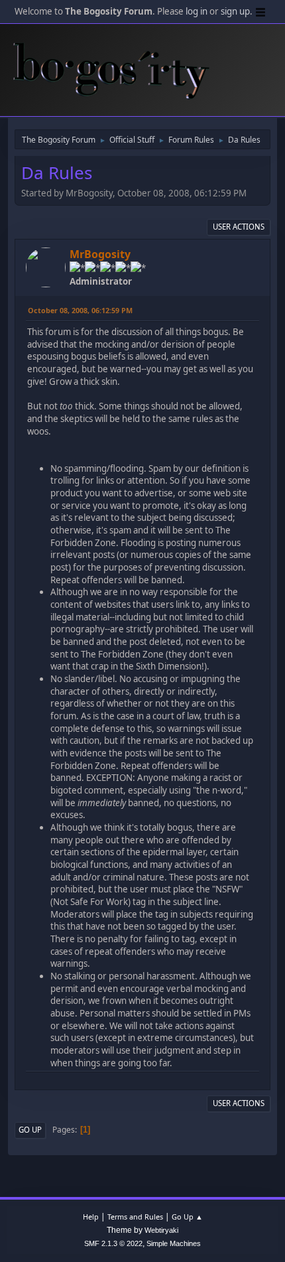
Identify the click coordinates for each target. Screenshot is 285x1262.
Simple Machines (173, 1243)
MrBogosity (100, 254)
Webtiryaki (161, 1230)
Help (91, 1217)
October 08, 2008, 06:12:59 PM (80, 310)
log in (196, 11)
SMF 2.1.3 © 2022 (113, 1243)
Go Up (30, 1130)
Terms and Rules (135, 1217)
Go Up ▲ (187, 1217)
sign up (235, 11)
